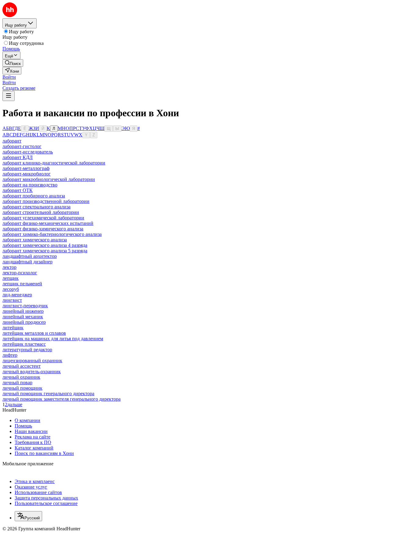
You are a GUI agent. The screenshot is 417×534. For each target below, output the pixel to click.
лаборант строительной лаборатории (40, 212)
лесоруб (10, 289)
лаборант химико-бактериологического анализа (52, 234)
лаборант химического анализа (34, 239)
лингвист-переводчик (25, 305)
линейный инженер (23, 311)
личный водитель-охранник (31, 371)
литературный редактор (27, 349)
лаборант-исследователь (27, 151)
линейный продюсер (24, 322)
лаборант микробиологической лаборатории (48, 179)
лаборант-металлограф (25, 168)
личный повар (17, 382)
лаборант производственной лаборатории (45, 201)
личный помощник (22, 388)
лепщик (10, 278)
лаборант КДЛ (17, 157)
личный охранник (21, 377)
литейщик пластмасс (24, 344)
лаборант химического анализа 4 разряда (44, 245)
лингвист (12, 300)
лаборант (11, 140)
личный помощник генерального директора (48, 393)
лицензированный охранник (32, 360)
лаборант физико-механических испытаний (47, 223)
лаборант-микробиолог (26, 173)
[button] (9, 77)
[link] (12, 63)
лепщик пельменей (22, 283)
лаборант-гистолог (22, 146)
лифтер (9, 355)
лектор (9, 267)
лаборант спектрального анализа (36, 206)
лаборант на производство (29, 184)
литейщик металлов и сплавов (34, 333)
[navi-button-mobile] (8, 96)
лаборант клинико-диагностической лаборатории (53, 162)
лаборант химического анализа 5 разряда (44, 250)
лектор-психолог (19, 272)
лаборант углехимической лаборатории (43, 217)
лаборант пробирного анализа (33, 195)
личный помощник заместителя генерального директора (61, 399)
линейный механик (22, 316)
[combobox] (28, 516)
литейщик (13, 327)
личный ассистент (21, 366)
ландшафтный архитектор (29, 256)
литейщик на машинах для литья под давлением (52, 338)
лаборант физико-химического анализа (42, 228)
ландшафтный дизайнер (27, 261)
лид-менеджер (17, 294)
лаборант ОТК (17, 190)
